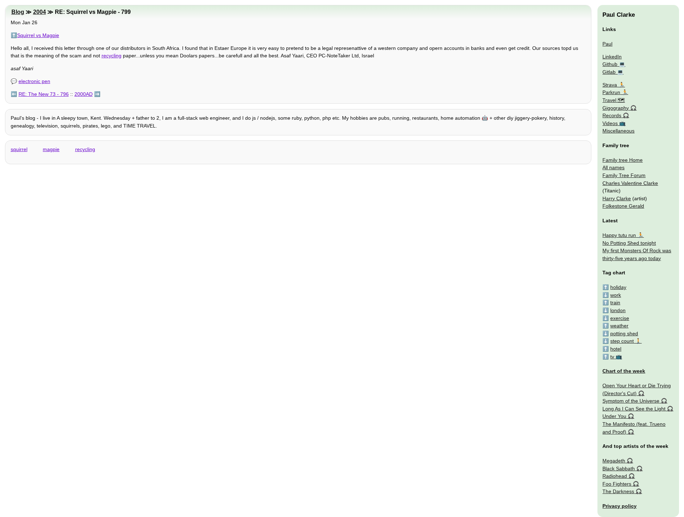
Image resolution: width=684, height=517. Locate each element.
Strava (609, 85)
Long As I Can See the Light (633, 409)
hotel (615, 349)
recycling (111, 55)
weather (619, 326)
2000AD (83, 94)
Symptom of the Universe (630, 401)
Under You (614, 416)
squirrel (19, 149)
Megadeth (613, 461)
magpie (51, 149)
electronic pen (34, 81)
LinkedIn (612, 57)
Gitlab (609, 72)
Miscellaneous (618, 131)
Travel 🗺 (613, 100)
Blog (17, 12)
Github (609, 64)
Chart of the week (623, 371)
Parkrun (611, 92)
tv (612, 357)
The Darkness (618, 491)
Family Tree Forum (624, 175)
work (615, 295)
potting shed (624, 333)
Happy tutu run (619, 235)
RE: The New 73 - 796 (44, 94)
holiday (618, 287)
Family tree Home (622, 160)
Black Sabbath (618, 468)
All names (613, 167)
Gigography (615, 108)
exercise (619, 318)
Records (611, 115)
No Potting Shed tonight (629, 243)
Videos (610, 123)
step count (622, 341)
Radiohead (614, 476)
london (618, 310)
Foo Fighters (616, 484)
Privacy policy (619, 506)
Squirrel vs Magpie (38, 35)
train (615, 302)
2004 (39, 12)
